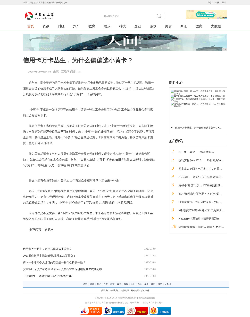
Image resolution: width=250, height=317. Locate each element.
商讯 (183, 26)
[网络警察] (114, 308)
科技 (122, 26)
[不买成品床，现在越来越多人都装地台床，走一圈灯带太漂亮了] (198, 99)
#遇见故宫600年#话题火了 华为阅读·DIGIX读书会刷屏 (211, 210)
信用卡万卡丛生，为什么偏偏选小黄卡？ (47, 248)
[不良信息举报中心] (91, 308)
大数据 (216, 26)
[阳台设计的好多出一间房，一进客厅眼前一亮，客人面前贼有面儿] (198, 104)
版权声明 (145, 290)
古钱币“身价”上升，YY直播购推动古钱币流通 (206, 185)
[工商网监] (160, 308)
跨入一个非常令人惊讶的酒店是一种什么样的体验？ (54, 262)
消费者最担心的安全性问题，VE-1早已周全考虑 (207, 202)
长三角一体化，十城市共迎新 (196, 152)
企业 (137, 26)
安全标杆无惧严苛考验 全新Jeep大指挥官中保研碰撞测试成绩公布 (62, 269)
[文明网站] (137, 308)
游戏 (153, 26)
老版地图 (125, 290)
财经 (61, 26)
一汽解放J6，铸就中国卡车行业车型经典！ (48, 276)
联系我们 (115, 290)
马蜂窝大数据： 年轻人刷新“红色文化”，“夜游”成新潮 (211, 226)
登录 (210, 2)
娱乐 (107, 26)
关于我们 (105, 290)
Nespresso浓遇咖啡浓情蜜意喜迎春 (199, 218)
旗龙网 (49, 229)
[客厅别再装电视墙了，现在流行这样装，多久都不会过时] (198, 96)
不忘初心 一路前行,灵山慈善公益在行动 (202, 177)
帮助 (224, 2)
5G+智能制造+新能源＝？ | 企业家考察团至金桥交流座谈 (213, 193)
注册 (217, 2)
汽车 (76, 26)
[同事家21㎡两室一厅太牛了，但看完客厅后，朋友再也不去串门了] (198, 91)
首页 (30, 26)
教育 (91, 26)
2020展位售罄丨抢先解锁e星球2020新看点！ (49, 255)
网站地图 (135, 290)
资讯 (46, 26)
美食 (168, 26)
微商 (199, 26)
